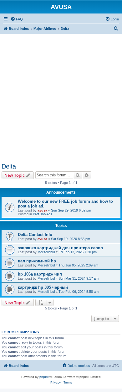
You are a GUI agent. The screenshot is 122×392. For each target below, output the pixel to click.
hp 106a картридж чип (40, 274)
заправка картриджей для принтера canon (60, 247)
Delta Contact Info (35, 234)
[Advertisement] (61, 95)
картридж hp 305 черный (43, 287)
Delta (9, 166)
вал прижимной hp (37, 261)
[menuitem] (16, 19)
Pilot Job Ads (42, 214)
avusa (42, 210)
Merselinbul (46, 252)
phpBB (44, 377)
